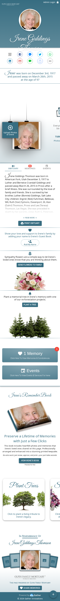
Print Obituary (31, 223)
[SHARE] (40, 61)
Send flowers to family (30, 265)
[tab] (13, 167)
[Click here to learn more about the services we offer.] (30, 577)
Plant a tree (30, 305)
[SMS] (30, 61)
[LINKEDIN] (10, 61)
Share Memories (31, 588)
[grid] (30, 128)
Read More (30, 218)
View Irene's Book (30, 460)
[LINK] (50, 61)
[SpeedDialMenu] (53, 594)
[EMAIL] (20, 61)
